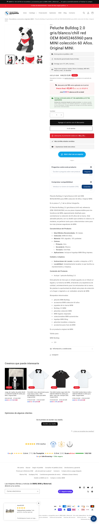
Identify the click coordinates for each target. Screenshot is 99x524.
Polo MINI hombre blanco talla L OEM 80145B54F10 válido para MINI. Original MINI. (82, 393)
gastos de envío (69, 78)
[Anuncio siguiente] (93, 6)
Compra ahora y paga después (71, 471)
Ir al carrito (71, 128)
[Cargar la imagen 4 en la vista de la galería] (39, 59)
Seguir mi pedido (37, 467)
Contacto (57, 471)
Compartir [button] (55, 355)
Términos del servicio (69, 517)
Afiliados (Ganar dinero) (70, 474)
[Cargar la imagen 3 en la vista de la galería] (29, 59)
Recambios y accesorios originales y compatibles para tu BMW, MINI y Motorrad (50, 515)
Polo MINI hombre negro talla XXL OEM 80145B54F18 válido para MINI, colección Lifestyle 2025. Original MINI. (60, 394)
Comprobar (87, 186)
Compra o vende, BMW (57, 478)
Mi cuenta (20, 467)
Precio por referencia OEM (24, 471)
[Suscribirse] (37, 491)
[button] (33, 13)
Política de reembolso (42, 517)
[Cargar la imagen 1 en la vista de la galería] (9, 59)
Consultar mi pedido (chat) (54, 467)
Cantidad (52, 111)
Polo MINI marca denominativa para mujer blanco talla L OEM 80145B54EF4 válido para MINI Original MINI (38, 394)
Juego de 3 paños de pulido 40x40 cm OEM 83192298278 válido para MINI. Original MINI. (15, 393)
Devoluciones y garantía (72, 467)
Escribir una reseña (49, 424)
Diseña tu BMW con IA (41, 478)
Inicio (6, 19)
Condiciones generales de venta (50, 474)
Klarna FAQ (23, 474)
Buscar (28, 467)
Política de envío (81, 517)
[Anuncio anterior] (5, 6)
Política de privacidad (56, 517)
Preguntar (87, 171)
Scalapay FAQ (33, 474)
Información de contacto (87, 519)
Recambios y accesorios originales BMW (21, 19)
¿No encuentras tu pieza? (43, 471)
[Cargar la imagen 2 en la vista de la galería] (19, 59)
